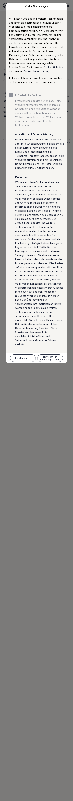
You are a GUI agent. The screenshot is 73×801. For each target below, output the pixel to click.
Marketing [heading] (21, 177)
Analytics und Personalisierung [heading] (34, 134)
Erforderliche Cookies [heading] (28, 95)
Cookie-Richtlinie (53, 67)
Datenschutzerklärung (36, 71)
